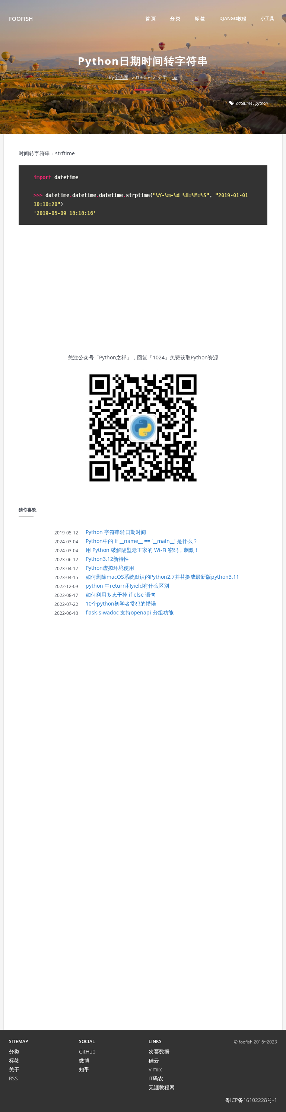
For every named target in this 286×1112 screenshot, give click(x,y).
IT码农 (156, 1078)
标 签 (200, 18)
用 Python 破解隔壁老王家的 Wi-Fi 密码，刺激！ (142, 549)
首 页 (151, 18)
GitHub (87, 1051)
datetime (244, 103)
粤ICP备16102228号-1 (251, 1099)
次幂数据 (159, 1051)
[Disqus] (143, 726)
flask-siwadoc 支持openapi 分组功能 (130, 612)
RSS (13, 1078)
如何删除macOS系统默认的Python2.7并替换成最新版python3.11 (162, 576)
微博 (84, 1060)
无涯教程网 (162, 1087)
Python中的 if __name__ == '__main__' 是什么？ (142, 540)
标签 (14, 1060)
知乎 (84, 1069)
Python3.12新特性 (107, 558)
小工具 (267, 18)
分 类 (175, 18)
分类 (14, 1051)
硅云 (154, 1060)
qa (175, 77)
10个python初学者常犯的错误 (121, 603)
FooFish (21, 18)
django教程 (232, 18)
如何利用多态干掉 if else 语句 (121, 594)
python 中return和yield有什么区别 (127, 585)
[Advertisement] (143, 293)
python (261, 103)
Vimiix (155, 1069)
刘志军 (121, 77)
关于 (14, 1069)
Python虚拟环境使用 (110, 567)
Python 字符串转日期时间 (116, 532)
